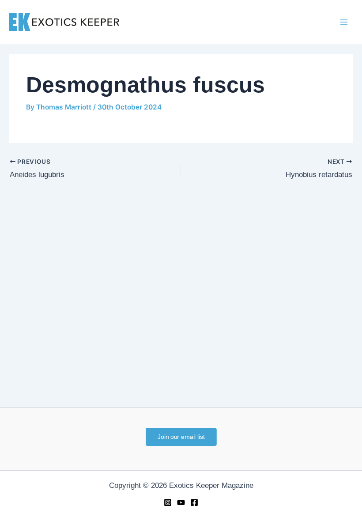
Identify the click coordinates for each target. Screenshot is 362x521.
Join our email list (180, 436)
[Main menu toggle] (344, 22)
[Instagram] (168, 502)
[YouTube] (181, 502)
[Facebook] (194, 502)
